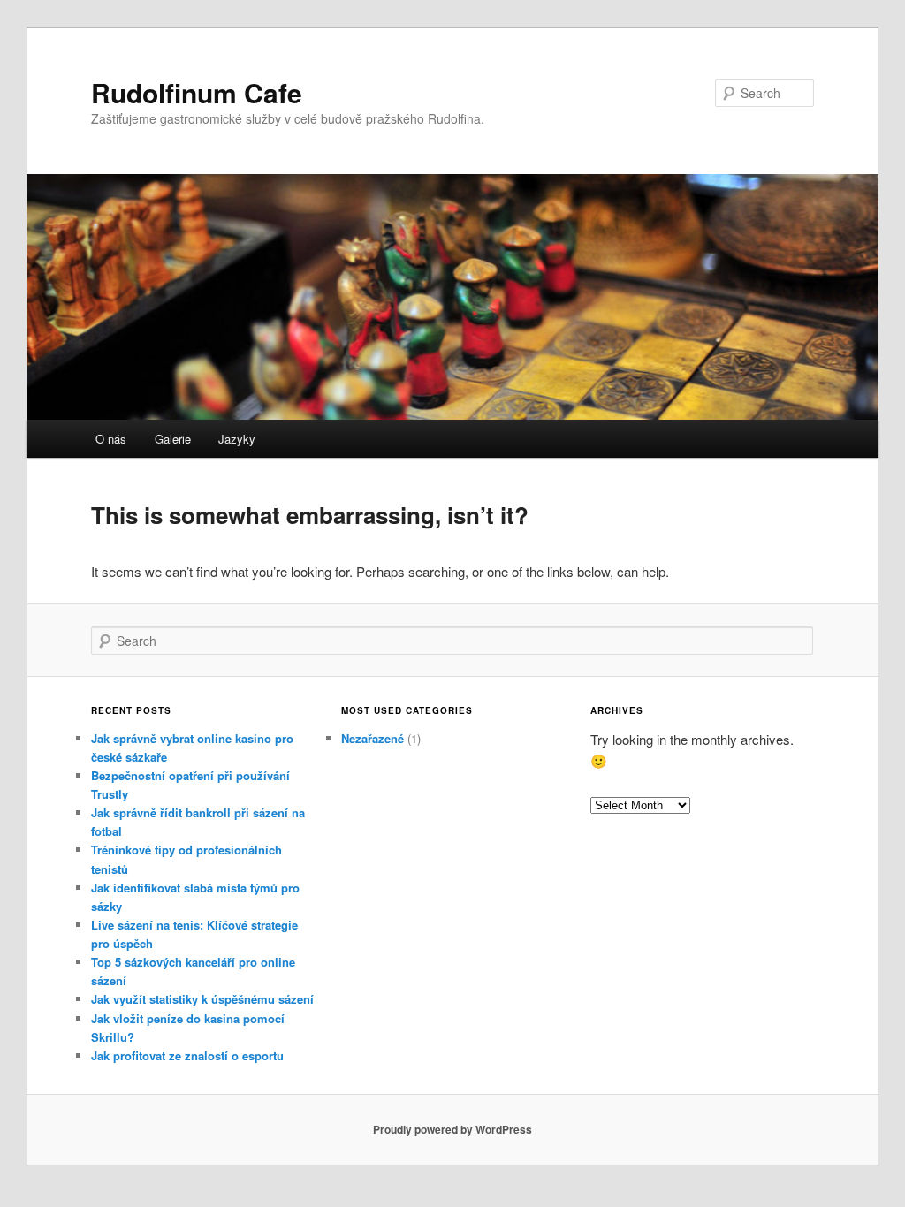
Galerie (173, 438)
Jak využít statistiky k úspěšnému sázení (202, 999)
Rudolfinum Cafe (196, 92)
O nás (110, 438)
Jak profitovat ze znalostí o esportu (187, 1055)
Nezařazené (372, 738)
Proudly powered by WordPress (452, 1129)
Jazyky (236, 438)
